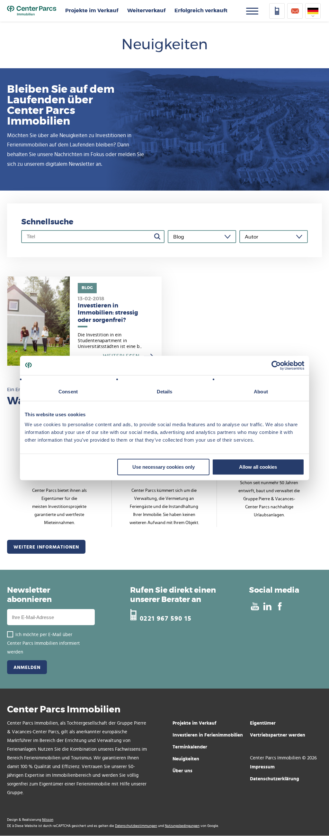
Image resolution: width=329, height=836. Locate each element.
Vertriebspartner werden (277, 734)
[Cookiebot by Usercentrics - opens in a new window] (276, 365)
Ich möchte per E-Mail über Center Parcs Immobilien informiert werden (43, 643)
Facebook (279, 606)
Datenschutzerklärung (274, 778)
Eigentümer (263, 722)
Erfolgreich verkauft (200, 10)
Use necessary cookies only (163, 467)
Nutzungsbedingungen (182, 826)
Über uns (182, 770)
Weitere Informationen (46, 546)
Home (31, 11)
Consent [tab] (68, 391)
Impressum (262, 766)
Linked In (267, 606)
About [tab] (261, 391)
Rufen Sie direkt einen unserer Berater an (173, 595)
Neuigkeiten (186, 758)
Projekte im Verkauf (91, 10)
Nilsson (47, 820)
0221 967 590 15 (165, 617)
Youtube (254, 606)
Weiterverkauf (146, 10)
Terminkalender (190, 746)
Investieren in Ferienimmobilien (208, 734)
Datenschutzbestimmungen (136, 826)
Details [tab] (165, 391)
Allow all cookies (258, 467)
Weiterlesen (84, 321)
